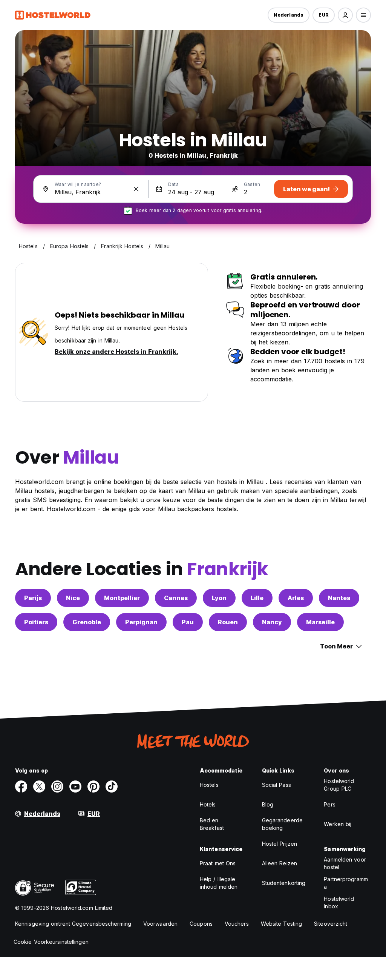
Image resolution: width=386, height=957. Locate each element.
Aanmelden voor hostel (345, 863)
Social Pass (276, 785)
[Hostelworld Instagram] (57, 786)
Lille (257, 598)
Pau (188, 622)
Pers (329, 804)
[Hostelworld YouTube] (75, 786)
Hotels (208, 804)
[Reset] (136, 189)
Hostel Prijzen (279, 843)
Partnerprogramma (346, 883)
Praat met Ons (218, 863)
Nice (73, 598)
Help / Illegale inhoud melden (218, 883)
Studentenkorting (284, 883)
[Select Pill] (345, 15)
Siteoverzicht (330, 923)
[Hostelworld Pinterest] (93, 786)
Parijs (33, 598)
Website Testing (281, 923)
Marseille (320, 622)
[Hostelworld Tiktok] (112, 786)
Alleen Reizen (279, 863)
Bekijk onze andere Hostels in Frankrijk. (116, 351)
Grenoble (86, 622)
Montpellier (122, 598)
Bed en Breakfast (212, 824)
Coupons (201, 923)
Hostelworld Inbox (339, 902)
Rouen (228, 622)
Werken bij (337, 824)
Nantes (339, 598)
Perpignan (141, 622)
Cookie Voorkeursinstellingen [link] (51, 942)
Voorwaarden (160, 923)
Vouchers (237, 923)
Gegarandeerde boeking (282, 824)
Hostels (209, 785)
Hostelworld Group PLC (339, 785)
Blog (267, 804)
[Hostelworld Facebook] (21, 786)
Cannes (176, 598)
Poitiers (36, 622)
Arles (296, 598)
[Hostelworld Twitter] (39, 786)
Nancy (272, 622)
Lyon (219, 598)
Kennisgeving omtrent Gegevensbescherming (73, 923)
